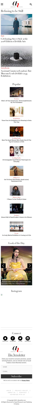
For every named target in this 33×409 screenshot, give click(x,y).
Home (9, 390)
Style (2, 36)
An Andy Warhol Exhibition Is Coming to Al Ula (16, 235)
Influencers (16, 178)
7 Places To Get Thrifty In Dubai (16, 199)
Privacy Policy (26, 380)
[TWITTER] (20, 338)
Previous (3, 265)
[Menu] (2, 4)
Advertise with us (17, 394)
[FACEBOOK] (13, 338)
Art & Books (5, 68)
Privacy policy (21, 390)
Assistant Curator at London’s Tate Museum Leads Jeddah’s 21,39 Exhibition (16, 73)
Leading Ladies (16, 138)
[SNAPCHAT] (5, 338)
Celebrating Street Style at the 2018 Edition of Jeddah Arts (14, 40)
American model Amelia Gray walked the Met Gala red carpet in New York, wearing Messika (16, 282)
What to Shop (16, 197)
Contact (23, 392)
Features (16, 99)
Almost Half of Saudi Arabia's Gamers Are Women (16, 217)
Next (29, 265)
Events (16, 233)
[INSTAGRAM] (28, 338)
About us (11, 392)
